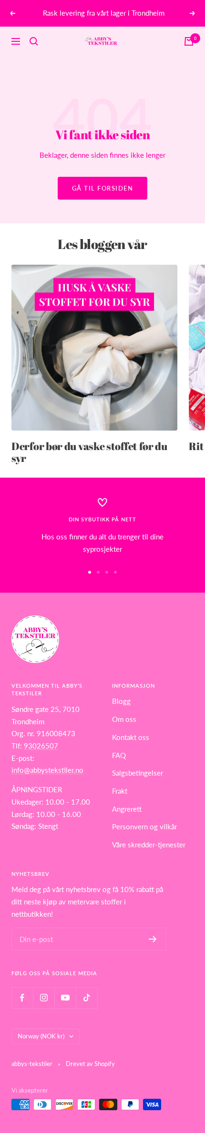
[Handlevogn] (189, 41)
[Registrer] (153, 939)
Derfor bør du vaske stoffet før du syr (89, 452)
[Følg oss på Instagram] (43, 997)
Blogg (121, 701)
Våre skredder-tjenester (148, 844)
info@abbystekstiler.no (47, 770)
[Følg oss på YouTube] (65, 997)
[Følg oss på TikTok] (86, 997)
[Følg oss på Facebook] (22, 997)
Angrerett (127, 809)
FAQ (119, 755)
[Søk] (34, 41)
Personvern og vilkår (144, 826)
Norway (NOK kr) (41, 1036)
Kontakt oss (130, 737)
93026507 (41, 745)
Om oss (124, 719)
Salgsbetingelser (137, 772)
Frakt (119, 791)
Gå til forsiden (102, 188)
